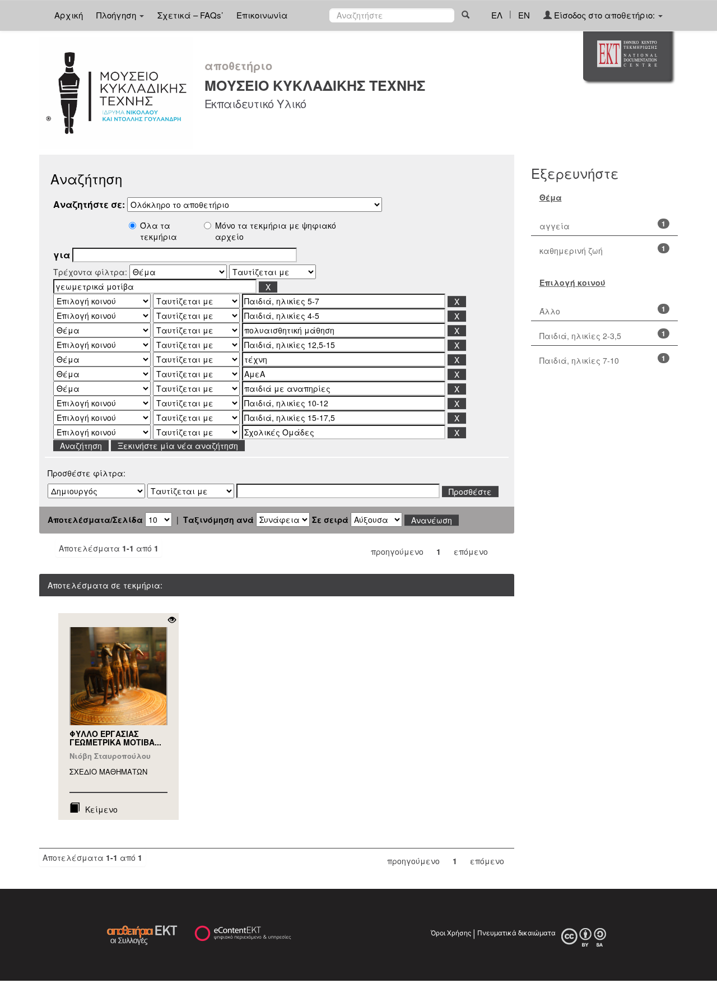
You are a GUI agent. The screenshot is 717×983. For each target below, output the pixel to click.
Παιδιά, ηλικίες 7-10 (579, 360)
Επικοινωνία (262, 15)
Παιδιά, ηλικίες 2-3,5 (580, 335)
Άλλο (549, 311)
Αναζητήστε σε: (89, 204)
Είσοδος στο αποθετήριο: (604, 15)
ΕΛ (496, 15)
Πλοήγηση (117, 15)
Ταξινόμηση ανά (218, 519)
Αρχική (68, 15)
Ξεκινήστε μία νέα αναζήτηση (178, 445)
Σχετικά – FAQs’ (190, 15)
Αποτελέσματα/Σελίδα (95, 519)
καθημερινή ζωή (571, 250)
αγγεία (554, 225)
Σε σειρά (330, 519)
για (61, 255)
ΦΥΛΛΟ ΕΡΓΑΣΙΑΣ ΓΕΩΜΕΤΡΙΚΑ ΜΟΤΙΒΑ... (115, 738)
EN (524, 15)
